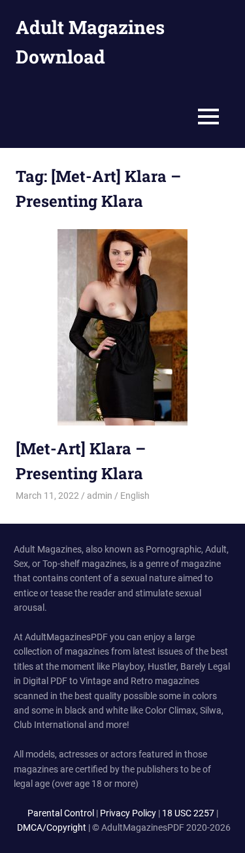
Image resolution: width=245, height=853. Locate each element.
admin (99, 495)
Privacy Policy (128, 813)
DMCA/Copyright (51, 827)
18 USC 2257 (188, 813)
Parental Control (60, 813)
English (135, 495)
